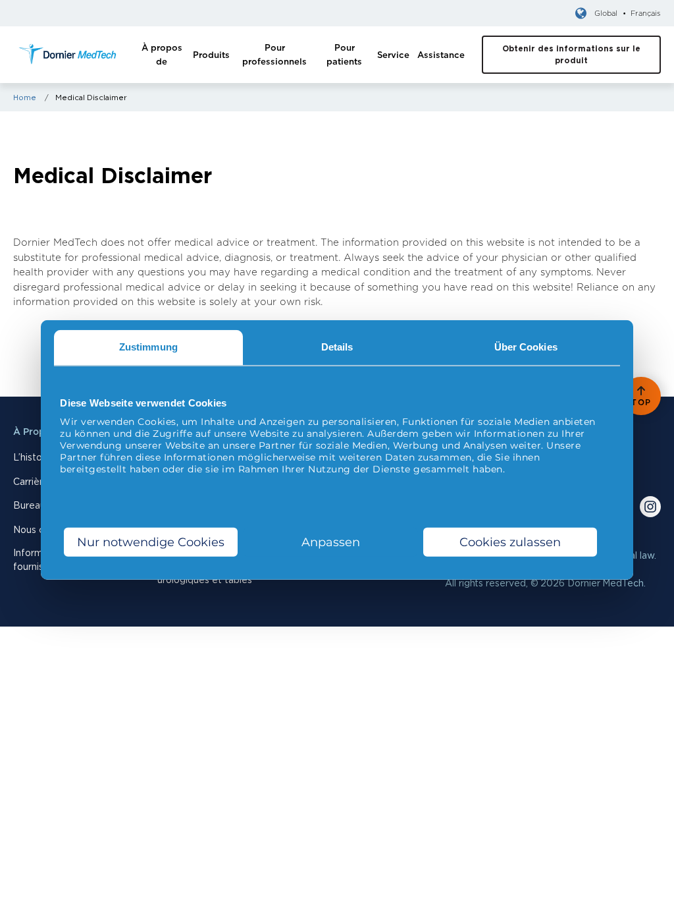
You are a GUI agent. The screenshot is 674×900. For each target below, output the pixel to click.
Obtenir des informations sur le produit (571, 54)
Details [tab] (337, 346)
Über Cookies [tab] (525, 346)
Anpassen (330, 542)
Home (24, 97)
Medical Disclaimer (91, 97)
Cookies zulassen (510, 542)
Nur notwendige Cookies (150, 542)
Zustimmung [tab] (148, 346)
